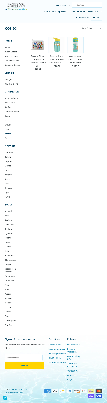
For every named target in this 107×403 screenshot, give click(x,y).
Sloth (7, 183)
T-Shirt (8, 307)
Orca (7, 170)
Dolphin (8, 157)
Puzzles (8, 294)
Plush (7, 289)
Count (7, 116)
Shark (7, 179)
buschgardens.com (57, 349)
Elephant (9, 161)
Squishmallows (11, 84)
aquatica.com (55, 358)
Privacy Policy (73, 344)
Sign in (58, 5)
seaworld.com (55, 344)
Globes (8, 246)
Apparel (62, 11)
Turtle (7, 197)
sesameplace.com (57, 362)
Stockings (9, 302)
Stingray (8, 188)
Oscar (7, 129)
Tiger (7, 192)
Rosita (11, 28)
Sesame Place (11, 56)
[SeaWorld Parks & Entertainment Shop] (16, 6)
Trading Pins (10, 320)
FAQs (69, 379)
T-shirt (8, 311)
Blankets (8, 220)
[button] (5, 398)
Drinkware (9, 229)
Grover (8, 125)
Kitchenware (10, 260)
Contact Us (72, 371)
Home (47, 11)
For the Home (93, 11)
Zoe (6, 138)
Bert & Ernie (10, 102)
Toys (7, 316)
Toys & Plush (76, 11)
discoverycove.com (58, 353)
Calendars (9, 224)
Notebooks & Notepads (10, 270)
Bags (7, 215)
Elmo (7, 120)
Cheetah (9, 152)
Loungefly (9, 79)
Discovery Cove (12, 60)
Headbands (10, 255)
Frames (8, 242)
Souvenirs (9, 298)
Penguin (8, 174)
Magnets (9, 264)
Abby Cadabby (11, 98)
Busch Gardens (11, 51)
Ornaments (10, 276)
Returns (70, 375)
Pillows (7, 285)
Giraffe (8, 166)
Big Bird (8, 107)
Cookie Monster (12, 111)
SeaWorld (9, 47)
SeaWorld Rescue (12, 65)
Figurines (9, 233)
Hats (7, 251)
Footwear (9, 238)
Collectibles (81, 17)
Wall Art (8, 325)
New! (54, 11)
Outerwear (9, 280)
